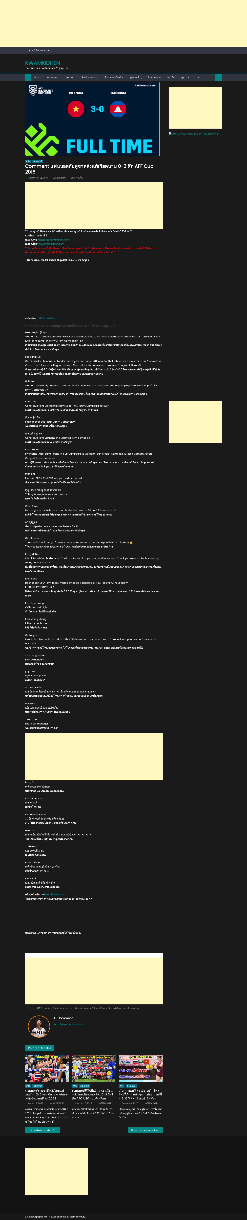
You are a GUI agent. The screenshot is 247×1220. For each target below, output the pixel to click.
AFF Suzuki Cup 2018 (47, 1008)
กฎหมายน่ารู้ (135, 77)
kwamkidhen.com (54, 894)
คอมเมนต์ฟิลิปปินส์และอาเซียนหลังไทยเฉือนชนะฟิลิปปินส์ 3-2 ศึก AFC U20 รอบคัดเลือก (92, 1094)
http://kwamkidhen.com (68, 1024)
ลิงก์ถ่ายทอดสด (89, 77)
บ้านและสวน (154, 77)
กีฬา (28, 161)
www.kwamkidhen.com (50, 244)
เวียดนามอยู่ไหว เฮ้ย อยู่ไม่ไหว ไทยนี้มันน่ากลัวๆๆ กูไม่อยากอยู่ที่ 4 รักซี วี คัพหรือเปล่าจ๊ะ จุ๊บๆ (140, 1094)
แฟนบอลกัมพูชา (133, 1008)
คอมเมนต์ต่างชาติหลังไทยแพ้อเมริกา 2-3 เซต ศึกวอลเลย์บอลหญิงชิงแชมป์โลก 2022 (46, 1094)
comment (64, 1008)
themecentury (77, 1216)
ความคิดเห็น (77, 1008)
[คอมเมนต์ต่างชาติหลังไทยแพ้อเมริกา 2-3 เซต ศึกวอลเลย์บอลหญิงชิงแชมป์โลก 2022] (47, 1068)
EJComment (59, 177)
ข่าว (36, 77)
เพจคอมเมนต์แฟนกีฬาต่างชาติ (53, 239)
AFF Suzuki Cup (47, 318)
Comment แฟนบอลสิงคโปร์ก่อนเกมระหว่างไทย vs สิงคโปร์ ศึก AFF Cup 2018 (147, 1130)
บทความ (69, 77)
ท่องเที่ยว (171, 77)
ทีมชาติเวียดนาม (117, 1008)
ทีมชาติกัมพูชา (101, 1008)
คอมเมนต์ (52, 77)
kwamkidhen (42, 63)
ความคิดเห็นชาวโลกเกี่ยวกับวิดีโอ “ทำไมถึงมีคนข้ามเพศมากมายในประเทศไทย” (45, 1130)
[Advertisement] (101, 23)
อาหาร (198, 77)
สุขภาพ (185, 77)
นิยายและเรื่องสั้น (114, 77)
